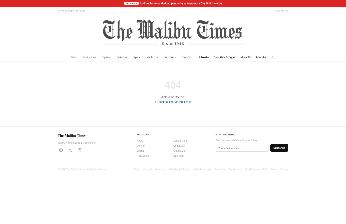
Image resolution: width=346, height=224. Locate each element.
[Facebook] (61, 150)
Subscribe (260, 57)
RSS (264, 169)
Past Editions (252, 169)
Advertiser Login (203, 169)
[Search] (273, 57)
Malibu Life (152, 57)
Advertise (204, 57)
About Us (245, 57)
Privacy (284, 169)
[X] (70, 150)
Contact (147, 169)
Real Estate (170, 57)
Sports (137, 57)
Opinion (107, 57)
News (74, 57)
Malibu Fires (89, 57)
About (137, 169)
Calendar (186, 57)
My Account (235, 169)
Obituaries (122, 57)
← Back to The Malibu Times (173, 102)
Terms (274, 169)
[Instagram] (79, 150)
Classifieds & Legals (224, 57)
